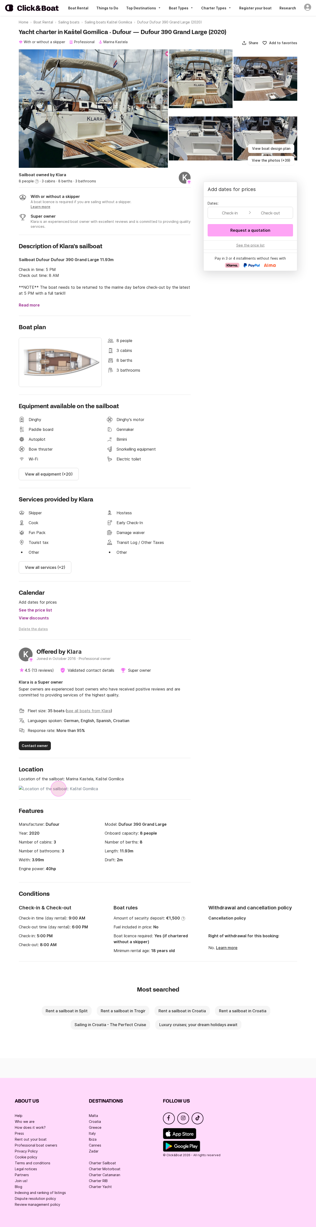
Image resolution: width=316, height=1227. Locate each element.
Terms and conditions (32, 1163)
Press (19, 1133)
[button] (250, 42)
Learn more (226, 947)
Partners (22, 1175)
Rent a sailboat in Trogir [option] (123, 1010)
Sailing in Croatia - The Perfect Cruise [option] (110, 1024)
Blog (18, 1187)
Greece (95, 1127)
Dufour (52, 824)
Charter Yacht (100, 1187)
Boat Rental (78, 8)
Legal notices (26, 1169)
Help (18, 1115)
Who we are (25, 1121)
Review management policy (37, 1204)
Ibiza (93, 1139)
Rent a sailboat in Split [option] (67, 1010)
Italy (92, 1133)
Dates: (213, 203)
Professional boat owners (36, 1145)
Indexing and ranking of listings (40, 1192)
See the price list (35, 610)
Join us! (21, 1181)
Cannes (95, 1145)
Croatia (95, 1121)
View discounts (34, 617)
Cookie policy (26, 1157)
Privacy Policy (26, 1151)
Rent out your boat (31, 1139)
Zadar (94, 1151)
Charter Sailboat (102, 1163)
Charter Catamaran (104, 1175)
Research (287, 8)
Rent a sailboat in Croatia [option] (182, 1010)
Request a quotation (250, 230)
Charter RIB (98, 1181)
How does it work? (30, 1127)
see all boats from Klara (89, 710)
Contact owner (35, 746)
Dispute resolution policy (35, 1198)
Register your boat (255, 8)
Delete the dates (33, 629)
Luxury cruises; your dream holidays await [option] (198, 1024)
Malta (93, 1115)
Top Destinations (141, 8)
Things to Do (107, 8)
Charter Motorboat (104, 1169)
